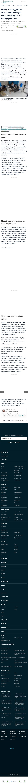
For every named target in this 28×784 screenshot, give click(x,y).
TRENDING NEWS (5, 648)
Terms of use (22, 731)
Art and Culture (4, 544)
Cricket (13, 5)
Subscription (4, 736)
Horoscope (3, 526)
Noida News (17, 500)
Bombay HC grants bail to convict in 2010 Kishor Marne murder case (20, 723)
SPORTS (3, 604)
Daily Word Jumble (5, 640)
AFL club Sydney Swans (19, 657)
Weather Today (13, 733)
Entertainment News (5, 681)
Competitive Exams (5, 535)
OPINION (3, 589)
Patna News (3, 503)
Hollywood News (18, 512)
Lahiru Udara (17, 480)
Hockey (2, 609)
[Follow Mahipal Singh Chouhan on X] (14, 30)
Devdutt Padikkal (18, 473)
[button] (2, 2)
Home (2, 5)
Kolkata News (4, 497)
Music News (3, 514)
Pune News (16, 503)
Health (2, 549)
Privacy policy (4, 733)
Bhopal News (17, 487)
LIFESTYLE (3, 541)
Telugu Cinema (17, 678)
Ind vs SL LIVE (17, 478)
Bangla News (17, 681)
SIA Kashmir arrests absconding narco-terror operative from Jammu (6, 715)
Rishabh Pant (4, 478)
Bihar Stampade (4, 653)
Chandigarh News (5, 489)
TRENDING (3, 562)
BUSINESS (3, 566)
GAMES (2, 635)
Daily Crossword (18, 637)
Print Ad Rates (13, 736)
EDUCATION (4, 530)
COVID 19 (3, 631)
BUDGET (3, 577)
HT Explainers (17, 686)
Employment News (18, 535)
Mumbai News (4, 500)
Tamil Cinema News (18, 514)
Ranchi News (4, 505)
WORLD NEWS (4, 456)
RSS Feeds (12, 739)
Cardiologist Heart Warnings (7, 657)
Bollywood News (5, 512)
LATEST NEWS (4, 452)
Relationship (3, 552)
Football (16, 607)
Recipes (16, 549)
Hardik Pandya (4, 475)
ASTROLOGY (4, 523)
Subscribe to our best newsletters (14, 435)
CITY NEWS (3, 484)
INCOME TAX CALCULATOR (7, 644)
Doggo (8, 420)
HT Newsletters (22, 733)
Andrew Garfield (4, 660)
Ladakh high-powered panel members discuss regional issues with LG (20, 695)
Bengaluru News (4, 487)
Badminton (3, 607)
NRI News (3, 686)
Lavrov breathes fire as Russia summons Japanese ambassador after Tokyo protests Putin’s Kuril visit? (20, 716)
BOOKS (2, 616)
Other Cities (17, 505)
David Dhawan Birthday (6, 666)
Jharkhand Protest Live (19, 650)
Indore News (4, 495)
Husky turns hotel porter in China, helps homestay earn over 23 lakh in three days (13, 129)
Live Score (3, 468)
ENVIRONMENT (5, 581)
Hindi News (16, 683)
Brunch (15, 544)
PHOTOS (3, 570)
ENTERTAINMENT (5, 509)
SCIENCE (3, 585)
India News (19, 5)
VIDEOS (3, 574)
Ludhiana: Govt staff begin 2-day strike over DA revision (20, 709)
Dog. (4, 420)
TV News (16, 517)
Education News (18, 538)
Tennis (15, 609)
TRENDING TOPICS (5, 670)
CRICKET (3, 463)
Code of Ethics (22, 736)
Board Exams (17, 532)
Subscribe (23, 1)
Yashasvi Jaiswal (17, 475)
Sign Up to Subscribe (14, 442)
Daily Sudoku (4, 637)
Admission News (4, 532)
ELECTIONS (3, 623)
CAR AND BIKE (4, 596)
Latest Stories (5, 691)
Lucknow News (17, 497)
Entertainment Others (19, 519)
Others (2, 612)
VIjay (2, 662)
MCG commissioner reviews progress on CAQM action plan (6, 695)
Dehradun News (18, 489)
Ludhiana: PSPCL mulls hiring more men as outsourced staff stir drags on (6, 723)
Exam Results (4, 538)
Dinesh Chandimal (5, 480)
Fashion (2, 547)
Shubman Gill (4, 473)
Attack (12, 420)
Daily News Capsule (6, 438)
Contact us (12, 731)
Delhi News (3, 492)
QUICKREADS (4, 627)
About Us (3, 731)
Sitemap (3, 739)
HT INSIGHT (4, 620)
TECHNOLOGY (4, 600)
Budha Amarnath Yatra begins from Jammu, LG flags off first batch (6, 702)
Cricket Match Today (19, 466)
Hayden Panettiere (18, 660)
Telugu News (4, 683)
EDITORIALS (4, 593)
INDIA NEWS (4, 459)
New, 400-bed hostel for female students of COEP (6, 709)
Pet (1, 554)
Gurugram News (18, 492)
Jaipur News (17, 495)
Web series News (5, 519)
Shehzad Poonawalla (18, 666)
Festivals (16, 547)
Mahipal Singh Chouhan (7, 30)
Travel (15, 552)
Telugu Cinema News (5, 517)
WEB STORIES (4, 558)
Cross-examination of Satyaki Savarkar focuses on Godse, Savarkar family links (20, 702)
